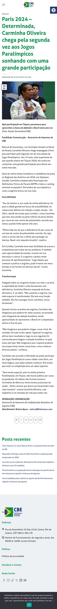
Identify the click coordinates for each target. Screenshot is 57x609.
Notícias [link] (5, 14)
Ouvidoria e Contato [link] (11, 564)
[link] (53, 10)
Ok (29, 605)
